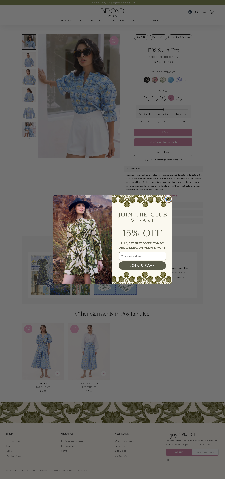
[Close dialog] (168, 198)
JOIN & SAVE (142, 265)
